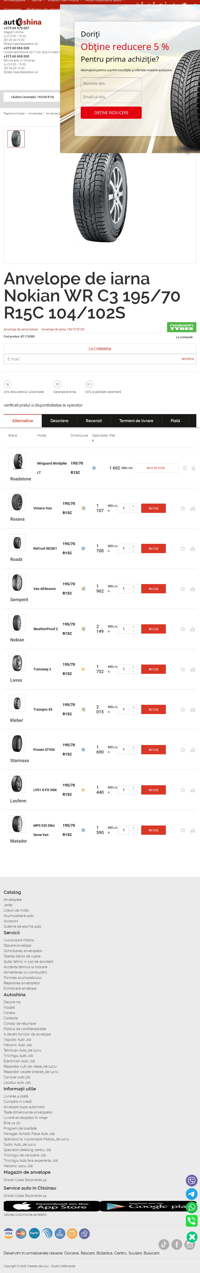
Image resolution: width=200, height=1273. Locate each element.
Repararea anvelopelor (22, 983)
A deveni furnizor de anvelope (27, 1034)
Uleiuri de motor (16, 910)
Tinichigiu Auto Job (18, 1056)
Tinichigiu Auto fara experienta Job (31, 1161)
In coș (153, 508)
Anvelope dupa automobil (24, 1107)
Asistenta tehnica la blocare (25, 967)
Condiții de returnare (20, 1023)
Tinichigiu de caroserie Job (25, 1155)
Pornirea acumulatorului (22, 978)
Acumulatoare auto (19, 916)
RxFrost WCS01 (45, 548)
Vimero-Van (42, 508)
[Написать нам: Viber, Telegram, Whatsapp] (192, 1237)
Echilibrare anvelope (20, 988)
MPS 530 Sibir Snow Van (44, 830)
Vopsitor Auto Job (17, 1040)
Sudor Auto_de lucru (20, 1144)
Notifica (188, 359)
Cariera (9, 1013)
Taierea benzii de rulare (22, 956)
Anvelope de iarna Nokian (21, 329)
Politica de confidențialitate (25, 1029)
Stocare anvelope (17, 945)
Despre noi (12, 1002)
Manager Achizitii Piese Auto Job (29, 1134)
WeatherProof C (45, 629)
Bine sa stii (12, 1123)
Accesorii (12, 9)
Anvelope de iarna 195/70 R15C (62, 329)
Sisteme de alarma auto (49, 9)
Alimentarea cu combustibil (25, 972)
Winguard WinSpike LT (52, 468)
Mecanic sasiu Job (18, 1166)
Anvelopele (12, 900)
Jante (8, 905)
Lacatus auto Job (17, 1082)
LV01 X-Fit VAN (45, 790)
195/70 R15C (77, 468)
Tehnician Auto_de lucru (22, 1050)
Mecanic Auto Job (18, 1045)
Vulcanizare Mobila (19, 940)
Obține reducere (111, 112)
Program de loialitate (20, 1128)
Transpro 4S (42, 709)
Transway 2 (42, 669)
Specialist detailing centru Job (27, 1150)
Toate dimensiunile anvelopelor (28, 1112)
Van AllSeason (44, 589)
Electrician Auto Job (19, 1061)
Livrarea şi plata (16, 1096)
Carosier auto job (17, 1077)
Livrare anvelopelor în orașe (25, 1118)
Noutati (9, 1007)
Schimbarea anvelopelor (23, 951)
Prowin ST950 (44, 750)
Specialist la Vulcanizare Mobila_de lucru (36, 1139)
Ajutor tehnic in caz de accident (28, 962)
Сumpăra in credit (18, 1102)
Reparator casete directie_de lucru (31, 1072)
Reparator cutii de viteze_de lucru (30, 1066)
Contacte (11, 1018)
